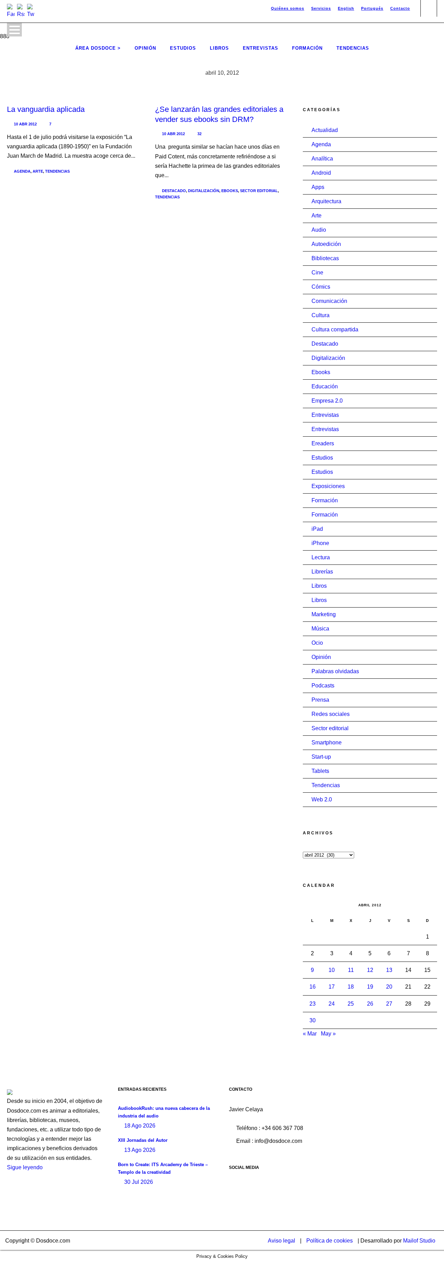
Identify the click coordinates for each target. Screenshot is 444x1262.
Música (320, 629)
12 (370, 970)
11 (351, 970)
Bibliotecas (325, 258)
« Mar (310, 1034)
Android (321, 173)
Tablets (320, 771)
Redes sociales (330, 714)
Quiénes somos (287, 8)
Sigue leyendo (25, 1167)
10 (331, 970)
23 (312, 1004)
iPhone (320, 543)
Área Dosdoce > (98, 48)
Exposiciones (328, 486)
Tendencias (352, 48)
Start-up (321, 757)
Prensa (320, 700)
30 (312, 1020)
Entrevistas (260, 48)
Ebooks (229, 191)
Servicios (321, 8)
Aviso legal (281, 1241)
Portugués (372, 8)
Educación (324, 386)
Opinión (145, 48)
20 (389, 987)
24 (331, 1004)
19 (370, 987)
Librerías (322, 572)
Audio (318, 230)
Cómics (320, 287)
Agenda (22, 171)
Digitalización (203, 191)
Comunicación (329, 301)
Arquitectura (326, 201)
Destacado (174, 191)
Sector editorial (259, 191)
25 (351, 1004)
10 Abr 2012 (25, 124)
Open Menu (14, 29)
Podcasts (322, 685)
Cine (317, 272)
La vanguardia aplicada (46, 109)
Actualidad (324, 130)
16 (312, 987)
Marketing (323, 614)
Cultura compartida (334, 329)
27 (389, 1004)
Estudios (183, 48)
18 (351, 987)
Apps (317, 187)
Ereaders (322, 443)
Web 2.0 (321, 799)
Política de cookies (329, 1241)
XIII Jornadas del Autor (143, 1140)
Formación (307, 48)
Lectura (320, 557)
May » (328, 1034)
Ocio (317, 643)
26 (370, 1004)
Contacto (400, 8)
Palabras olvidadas (335, 671)
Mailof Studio (419, 1241)
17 (331, 987)
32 (199, 134)
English (346, 8)
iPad (317, 529)
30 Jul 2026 (138, 1182)
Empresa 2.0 (327, 401)
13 (389, 970)
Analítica (322, 159)
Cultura (320, 315)
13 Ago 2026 (139, 1150)
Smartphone (326, 742)
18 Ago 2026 (139, 1126)
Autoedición (326, 244)
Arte (38, 171)
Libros (219, 48)
